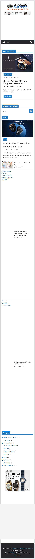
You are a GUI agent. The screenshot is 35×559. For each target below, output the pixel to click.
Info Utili (6, 448)
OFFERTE (6, 460)
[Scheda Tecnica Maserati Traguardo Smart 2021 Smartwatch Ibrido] (17, 63)
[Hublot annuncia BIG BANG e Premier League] (7, 364)
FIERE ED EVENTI (8, 443)
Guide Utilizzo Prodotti (10, 446)
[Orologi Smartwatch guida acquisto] (4, 42)
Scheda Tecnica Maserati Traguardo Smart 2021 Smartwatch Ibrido (16, 84)
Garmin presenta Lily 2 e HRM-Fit (23, 163)
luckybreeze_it (18, 77)
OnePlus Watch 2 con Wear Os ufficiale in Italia (16, 145)
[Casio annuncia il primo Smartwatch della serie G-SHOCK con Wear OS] (7, 234)
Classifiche (7, 440)
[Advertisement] (17, 28)
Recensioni (7, 463)
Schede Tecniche (8, 74)
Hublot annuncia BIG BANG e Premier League (22, 363)
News (5, 139)
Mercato (6, 454)
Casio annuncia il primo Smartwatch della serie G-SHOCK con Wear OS (21, 233)
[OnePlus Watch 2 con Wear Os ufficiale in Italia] (17, 128)
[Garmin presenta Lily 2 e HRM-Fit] (7, 165)
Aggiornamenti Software (11, 437)
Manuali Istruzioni (9, 451)
